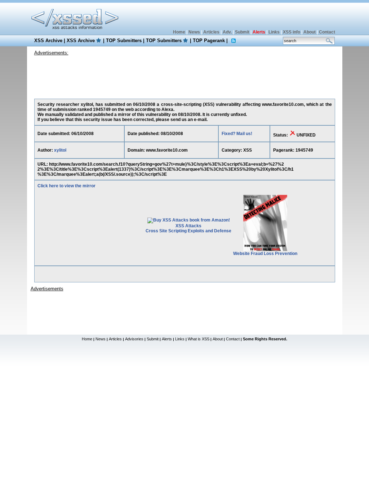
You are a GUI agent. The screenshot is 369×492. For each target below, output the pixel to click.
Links (274, 32)
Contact (327, 32)
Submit (242, 32)
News (194, 32)
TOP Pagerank (209, 40)
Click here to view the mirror (66, 185)
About (309, 32)
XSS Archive (48, 40)
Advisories (134, 339)
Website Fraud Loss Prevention (265, 253)
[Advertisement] (184, 75)
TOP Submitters (124, 40)
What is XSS (198, 339)
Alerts (167, 339)
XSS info (291, 32)
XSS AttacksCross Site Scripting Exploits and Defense (188, 228)
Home (179, 32)
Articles (211, 32)
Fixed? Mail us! (237, 133)
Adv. (227, 32)
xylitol (60, 150)
